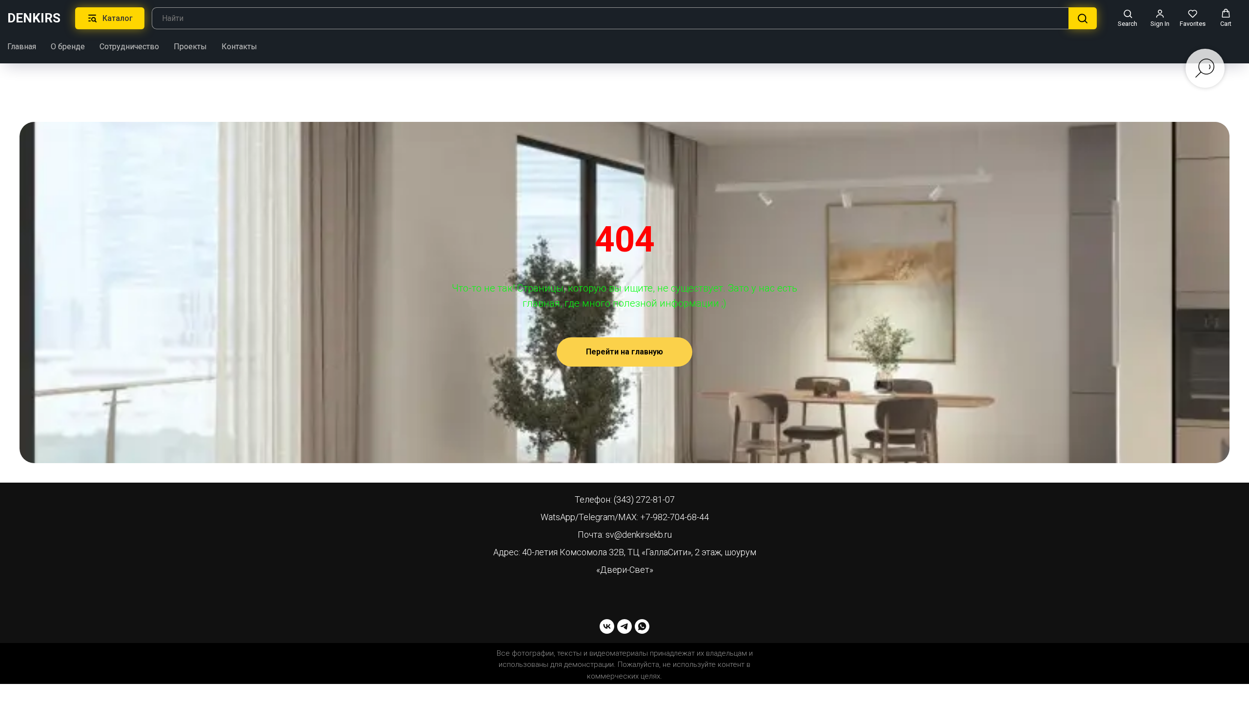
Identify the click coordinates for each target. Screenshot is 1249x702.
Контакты (239, 46)
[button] (1127, 18)
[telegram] (624, 626)
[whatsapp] (642, 626)
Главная (21, 46)
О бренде (68, 46)
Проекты (190, 46)
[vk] (607, 626)
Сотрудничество (129, 46)
